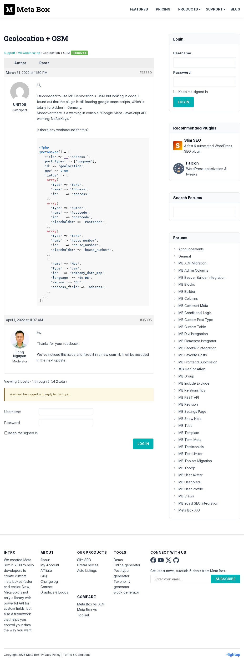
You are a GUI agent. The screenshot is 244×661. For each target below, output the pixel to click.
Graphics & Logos (54, 592)
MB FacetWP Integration (197, 348)
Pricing (163, 9)
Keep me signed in (23, 433)
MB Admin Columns (193, 270)
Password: (12, 423)
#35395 (146, 320)
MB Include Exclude (193, 383)
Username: (12, 412)
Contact (47, 587)
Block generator (126, 592)
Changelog (49, 581)
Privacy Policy (51, 654)
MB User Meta (189, 482)
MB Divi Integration (193, 334)
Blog (235, 9)
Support (214, 9)
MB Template (188, 433)
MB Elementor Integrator (197, 341)
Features (139, 9)
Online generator (127, 565)
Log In (143, 444)
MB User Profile (190, 489)
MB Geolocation (29, 53)
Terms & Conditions (77, 654)
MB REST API (188, 397)
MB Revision (188, 404)
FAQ (44, 576)
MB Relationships (191, 390)
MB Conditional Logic (195, 313)
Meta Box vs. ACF (91, 604)
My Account (50, 565)
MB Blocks (186, 284)
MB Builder (186, 291)
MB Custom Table (192, 327)
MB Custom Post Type (195, 320)
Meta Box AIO (189, 510)
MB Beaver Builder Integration (201, 277)
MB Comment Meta (193, 306)
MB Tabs (185, 425)
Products (188, 9)
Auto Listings (87, 570)
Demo (118, 560)
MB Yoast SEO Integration (198, 503)
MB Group (186, 376)
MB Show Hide (190, 419)
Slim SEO (84, 560)
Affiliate (46, 570)
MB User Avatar (190, 475)
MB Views (186, 496)
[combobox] (204, 212)
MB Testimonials (191, 447)
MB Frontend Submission (197, 362)
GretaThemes (87, 565)
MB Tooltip (186, 468)
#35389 (146, 73)
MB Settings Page (192, 411)
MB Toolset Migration (195, 461)
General (184, 256)
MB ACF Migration (192, 263)
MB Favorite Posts (192, 355)
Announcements (191, 249)
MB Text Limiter (190, 454)
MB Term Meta (189, 440)
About (45, 560)
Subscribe (226, 579)
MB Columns (188, 298)
